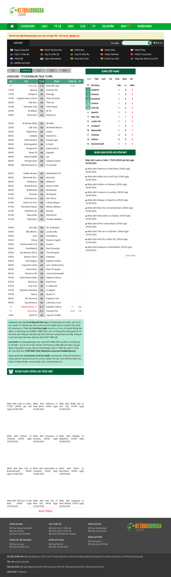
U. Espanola (51, 286)
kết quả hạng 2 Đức (95, 567)
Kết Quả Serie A (56, 544)
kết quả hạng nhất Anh (54, 567)
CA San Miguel (53, 202)
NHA (89, 79)
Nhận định (145, 26)
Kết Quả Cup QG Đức (97, 531)
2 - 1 (42, 311)
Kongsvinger (52, 140)
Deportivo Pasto (53, 261)
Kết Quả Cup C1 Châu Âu (60, 528)
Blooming (32, 282)
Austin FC (50, 294)
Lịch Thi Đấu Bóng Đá (57, 556)
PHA (117, 79)
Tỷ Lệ (57, 26)
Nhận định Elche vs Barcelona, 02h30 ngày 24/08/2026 (71, 468)
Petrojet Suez (31, 161)
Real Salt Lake (52, 86)
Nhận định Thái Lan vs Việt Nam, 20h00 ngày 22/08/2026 (19, 501)
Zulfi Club (32, 127)
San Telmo (51, 198)
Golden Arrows (30, 173)
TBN (96, 79)
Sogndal (50, 152)
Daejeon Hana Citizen (27, 98)
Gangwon (32, 94)
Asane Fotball (30, 157)
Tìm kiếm (115, 43)
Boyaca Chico (30, 257)
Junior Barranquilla (55, 273)
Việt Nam (33, 102)
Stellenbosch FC (53, 173)
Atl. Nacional (31, 298)
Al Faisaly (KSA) (30, 123)
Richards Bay (31, 186)
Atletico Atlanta (53, 207)
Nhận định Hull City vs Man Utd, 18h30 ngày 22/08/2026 (45, 501)
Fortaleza (50, 257)
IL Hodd (49, 144)
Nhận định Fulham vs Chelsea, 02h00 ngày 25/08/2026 (19, 436)
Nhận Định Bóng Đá (20, 562)
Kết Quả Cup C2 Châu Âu (60, 531)
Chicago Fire (52, 311)
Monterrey (32, 311)
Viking (34, 240)
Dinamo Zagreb (53, 240)
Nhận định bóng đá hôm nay (110, 152)
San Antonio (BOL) (28, 252)
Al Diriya (33, 194)
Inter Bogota (31, 261)
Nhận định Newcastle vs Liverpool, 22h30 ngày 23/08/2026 (45, 468)
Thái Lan (50, 102)
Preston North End (28, 244)
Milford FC (50, 182)
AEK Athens (31, 232)
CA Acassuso (30, 198)
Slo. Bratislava (52, 227)
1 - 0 (42, 86)
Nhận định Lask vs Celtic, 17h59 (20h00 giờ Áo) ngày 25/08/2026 (19, 404)
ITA (110, 79)
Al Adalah (32, 111)
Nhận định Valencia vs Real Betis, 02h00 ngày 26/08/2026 (45, 404)
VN (131, 79)
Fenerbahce (51, 236)
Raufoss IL (51, 115)
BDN (125, 79)
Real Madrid (31, 248)
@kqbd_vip (32, 572)
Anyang (33, 90)
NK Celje (33, 227)
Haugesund (31, 148)
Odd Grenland (30, 140)
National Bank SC (29, 165)
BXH (65, 70)
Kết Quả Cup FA (16, 531)
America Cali (31, 273)
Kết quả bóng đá (31, 556)
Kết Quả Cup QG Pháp (98, 544)
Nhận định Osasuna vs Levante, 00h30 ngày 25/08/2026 (45, 436)
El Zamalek (51, 165)
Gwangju (50, 94)
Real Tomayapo (53, 269)
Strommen (32, 115)
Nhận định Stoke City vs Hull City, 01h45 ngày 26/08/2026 (71, 404)
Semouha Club (30, 107)
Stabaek (33, 136)
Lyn (47, 157)
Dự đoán (108, 26)
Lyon (35, 236)
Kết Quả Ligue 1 (95, 541)
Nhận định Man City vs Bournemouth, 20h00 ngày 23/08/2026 (19, 468)
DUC (104, 79)
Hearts (49, 132)
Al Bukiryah (51, 190)
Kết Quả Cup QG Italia (58, 547)
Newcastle (32, 215)
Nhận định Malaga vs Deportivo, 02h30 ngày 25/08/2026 (71, 436)
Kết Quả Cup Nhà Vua (19, 547)
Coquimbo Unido (29, 265)
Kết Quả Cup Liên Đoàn (20, 534)
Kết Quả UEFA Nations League (62, 534)
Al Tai (48, 111)
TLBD (43, 556)
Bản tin (158, 43)
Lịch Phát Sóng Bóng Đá (132, 556)
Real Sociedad (53, 248)
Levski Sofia (51, 232)
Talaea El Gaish (53, 161)
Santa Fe (33, 315)
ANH (124, 26)
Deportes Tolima (53, 307)
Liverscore (73, 556)
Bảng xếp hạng (110, 71)
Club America (31, 303)
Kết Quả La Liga (17, 544)
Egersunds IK (52, 148)
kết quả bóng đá (59, 328)
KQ (13, 70)
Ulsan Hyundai (53, 98)
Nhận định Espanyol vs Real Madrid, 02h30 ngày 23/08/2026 (71, 501)
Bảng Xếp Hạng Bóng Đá (90, 556)
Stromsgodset (30, 144)
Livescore (28, 26)
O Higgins (50, 290)
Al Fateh (50, 123)
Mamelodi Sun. (30, 177)
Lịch (44, 26)
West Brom (51, 215)
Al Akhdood (31, 190)
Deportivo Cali (52, 298)
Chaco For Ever (30, 202)
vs (42, 90)
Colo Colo (32, 286)
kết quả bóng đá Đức (75, 567)
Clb (82, 26)
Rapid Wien (32, 132)
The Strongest (52, 252)
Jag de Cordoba (53, 315)
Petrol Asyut (51, 107)
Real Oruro (51, 282)
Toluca (34, 294)
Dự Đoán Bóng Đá (111, 556)
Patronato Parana (29, 207)
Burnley (49, 211)
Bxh (70, 26)
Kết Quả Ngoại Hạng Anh (21, 528)
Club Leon (32, 86)
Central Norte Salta (28, 277)
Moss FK (33, 152)
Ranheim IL (51, 136)
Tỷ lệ (52, 70)
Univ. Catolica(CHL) (55, 265)
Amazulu (50, 177)
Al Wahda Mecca (54, 127)
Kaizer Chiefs (52, 186)
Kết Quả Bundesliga (97, 528)
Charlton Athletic (54, 219)
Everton (49, 244)
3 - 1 (42, 307)
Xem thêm (45, 511)
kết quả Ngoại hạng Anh (31, 567)
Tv (93, 26)
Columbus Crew (53, 303)
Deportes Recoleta (28, 290)
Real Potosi (31, 269)
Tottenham (32, 219)
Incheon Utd (51, 90)
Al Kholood (51, 194)
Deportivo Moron (53, 277)
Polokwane (32, 182)
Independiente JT (29, 307)
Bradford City (31, 211)
